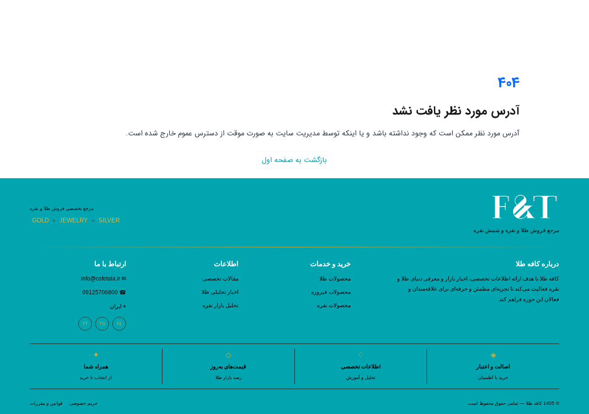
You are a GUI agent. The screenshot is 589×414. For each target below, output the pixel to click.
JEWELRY (73, 220)
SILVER (109, 220)
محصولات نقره (334, 305)
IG (119, 323)
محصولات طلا (335, 278)
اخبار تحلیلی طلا (220, 292)
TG (102, 323)
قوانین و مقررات (46, 403)
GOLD (40, 220)
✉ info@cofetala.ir (103, 278)
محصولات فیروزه (331, 292)
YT (85, 323)
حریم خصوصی (83, 403)
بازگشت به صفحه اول (294, 160)
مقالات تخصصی (220, 278)
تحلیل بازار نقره (220, 305)
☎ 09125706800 (104, 292)
